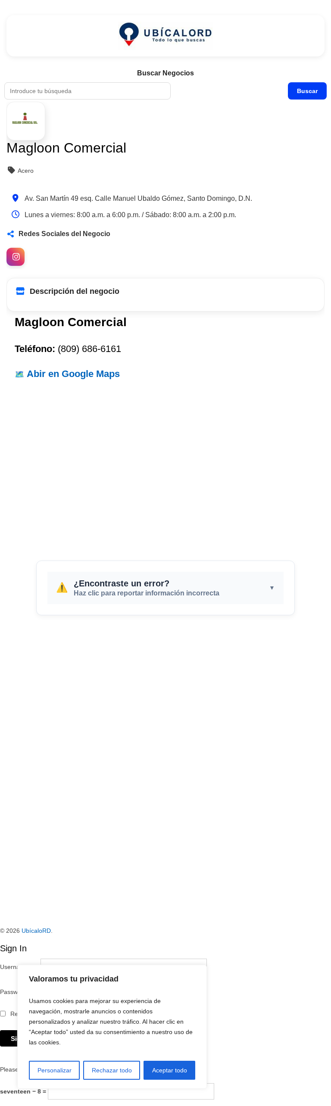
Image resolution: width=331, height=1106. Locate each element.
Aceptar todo (169, 1070)
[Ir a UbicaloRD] (165, 36)
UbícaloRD (36, 930)
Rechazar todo (112, 1070)
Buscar (307, 90)
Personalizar (54, 1070)
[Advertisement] (165, 465)
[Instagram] (15, 257)
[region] (112, 1027)
